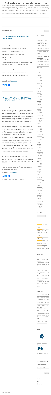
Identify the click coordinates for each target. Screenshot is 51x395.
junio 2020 (39, 101)
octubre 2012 (39, 168)
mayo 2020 (39, 102)
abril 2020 (39, 104)
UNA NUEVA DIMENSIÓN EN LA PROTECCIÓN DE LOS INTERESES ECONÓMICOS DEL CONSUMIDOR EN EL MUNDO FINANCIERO (25, 21)
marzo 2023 (39, 85)
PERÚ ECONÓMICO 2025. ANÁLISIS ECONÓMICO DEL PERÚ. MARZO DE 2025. (43, 40)
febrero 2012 (39, 179)
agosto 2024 (39, 80)
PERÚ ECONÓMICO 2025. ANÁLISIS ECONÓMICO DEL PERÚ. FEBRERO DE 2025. (43, 56)
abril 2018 (39, 126)
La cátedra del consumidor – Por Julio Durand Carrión (24, 3)
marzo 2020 (39, 105)
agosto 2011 (39, 182)
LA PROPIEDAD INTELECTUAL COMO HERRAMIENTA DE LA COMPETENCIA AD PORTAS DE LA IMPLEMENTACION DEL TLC (43, 232)
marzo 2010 (39, 193)
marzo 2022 (39, 88)
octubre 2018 (39, 117)
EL (42, 259)
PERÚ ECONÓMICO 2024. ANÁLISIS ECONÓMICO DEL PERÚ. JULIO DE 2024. (43, 66)
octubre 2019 (39, 107)
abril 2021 (39, 93)
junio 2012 (39, 172)
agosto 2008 (39, 206)
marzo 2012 (39, 177)
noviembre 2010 (40, 188)
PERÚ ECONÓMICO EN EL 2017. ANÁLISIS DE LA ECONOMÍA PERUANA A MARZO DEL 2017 (43, 270)
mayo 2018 (39, 125)
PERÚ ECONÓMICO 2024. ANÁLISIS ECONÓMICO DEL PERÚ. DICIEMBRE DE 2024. (43, 61)
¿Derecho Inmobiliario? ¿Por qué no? (9, 24)
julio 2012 (39, 171)
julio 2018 (39, 121)
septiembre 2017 (40, 137)
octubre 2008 (39, 203)
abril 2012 (39, 176)
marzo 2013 (39, 164)
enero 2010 (39, 195)
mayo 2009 (39, 196)
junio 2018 (39, 123)
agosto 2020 (39, 99)
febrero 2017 (39, 148)
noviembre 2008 (40, 201)
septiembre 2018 (40, 118)
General (15, 88)
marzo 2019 (39, 112)
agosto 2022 (39, 86)
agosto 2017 (39, 139)
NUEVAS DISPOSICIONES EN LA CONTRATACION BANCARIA (43, 226)
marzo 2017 (39, 147)
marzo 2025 (39, 77)
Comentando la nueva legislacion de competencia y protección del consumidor (43, 264)
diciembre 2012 (40, 166)
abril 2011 (39, 185)
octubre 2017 (39, 136)
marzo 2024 (39, 83)
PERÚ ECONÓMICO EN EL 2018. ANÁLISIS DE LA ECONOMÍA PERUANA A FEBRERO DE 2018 (43, 283)
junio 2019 (39, 109)
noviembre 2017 (40, 134)
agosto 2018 (39, 120)
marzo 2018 (39, 128)
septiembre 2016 (40, 156)
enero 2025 (39, 78)
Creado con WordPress (6, 392)
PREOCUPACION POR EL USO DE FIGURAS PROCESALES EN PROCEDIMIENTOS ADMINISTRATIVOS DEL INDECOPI (17, 99)
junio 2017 (39, 142)
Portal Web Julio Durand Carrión (42, 344)
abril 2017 (39, 145)
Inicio (3, 19)
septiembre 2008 (40, 204)
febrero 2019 (39, 113)
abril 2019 (39, 110)
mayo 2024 (39, 82)
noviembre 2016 (40, 153)
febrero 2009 (39, 199)
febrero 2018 (39, 129)
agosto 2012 (39, 169)
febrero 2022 (39, 90)
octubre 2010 (39, 190)
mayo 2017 (39, 144)
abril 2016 (39, 158)
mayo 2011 (39, 183)
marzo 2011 (39, 187)
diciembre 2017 (40, 133)
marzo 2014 (39, 163)
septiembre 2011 (40, 180)
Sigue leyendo (15, 81)
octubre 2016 (39, 155)
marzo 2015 (39, 161)
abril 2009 (39, 198)
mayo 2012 (39, 174)
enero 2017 (39, 150)
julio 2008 (39, 207)
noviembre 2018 (40, 115)
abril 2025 (39, 75)
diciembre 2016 (40, 152)
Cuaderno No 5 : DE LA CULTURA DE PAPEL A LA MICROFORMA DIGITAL (43, 242)
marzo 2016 (39, 160)
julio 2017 (39, 140)
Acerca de (22, 24)
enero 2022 (39, 91)
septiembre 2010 (40, 191)
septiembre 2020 (40, 97)
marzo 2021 (39, 94)
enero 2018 (39, 131)
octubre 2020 (39, 96)
